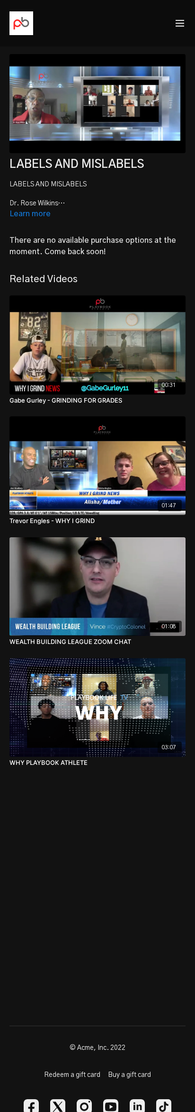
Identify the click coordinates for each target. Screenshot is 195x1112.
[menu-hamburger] (180, 23)
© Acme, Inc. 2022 (97, 1048)
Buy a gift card (129, 1075)
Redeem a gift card (72, 1075)
